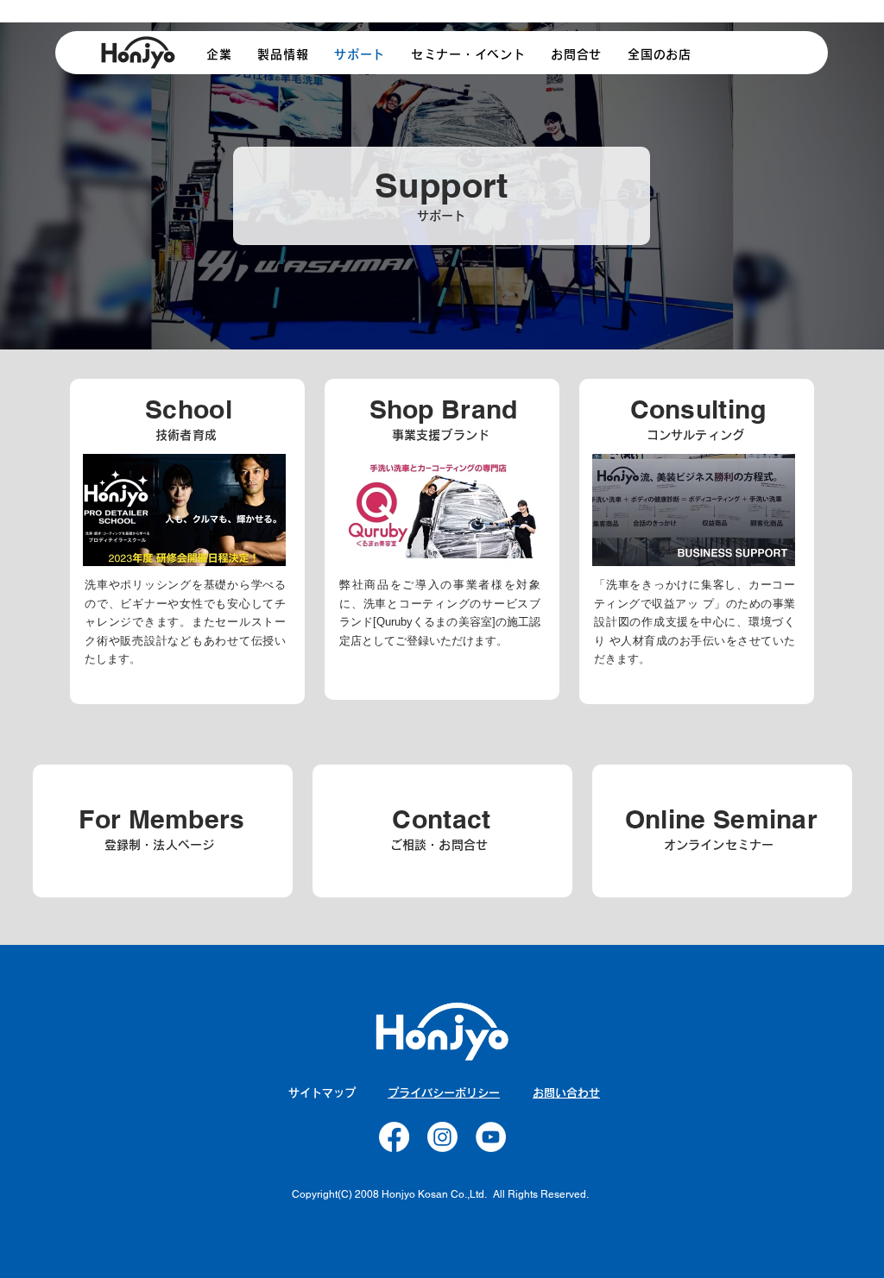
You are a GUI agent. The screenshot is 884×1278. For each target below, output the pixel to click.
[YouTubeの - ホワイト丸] (491, 1137)
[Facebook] (394, 1137)
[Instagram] (442, 1137)
